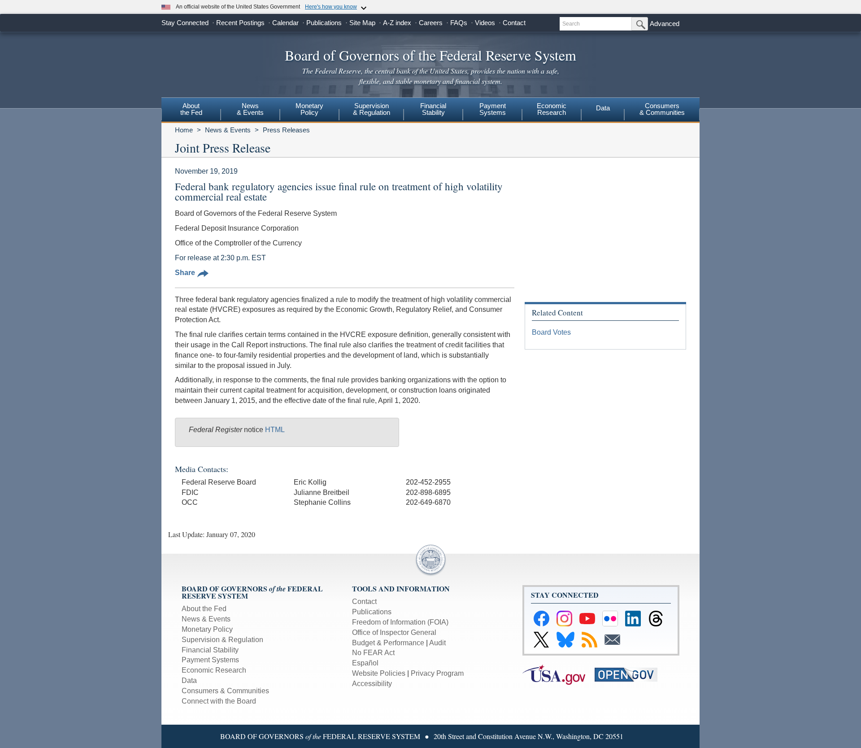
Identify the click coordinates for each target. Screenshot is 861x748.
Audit (437, 643)
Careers (431, 22)
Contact (514, 22)
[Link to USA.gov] (558, 674)
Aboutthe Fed (191, 109)
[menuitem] (191, 110)
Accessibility (372, 683)
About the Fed (204, 608)
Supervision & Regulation (222, 639)
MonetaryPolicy (309, 109)
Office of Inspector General (394, 632)
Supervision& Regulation (371, 109)
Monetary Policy (207, 629)
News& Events (250, 109)
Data (603, 108)
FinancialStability (433, 109)
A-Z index (397, 22)
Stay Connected (185, 22)
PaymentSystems (492, 109)
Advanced (664, 23)
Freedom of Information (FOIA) (400, 622)
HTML (275, 429)
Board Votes (551, 332)
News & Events (228, 130)
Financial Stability (210, 650)
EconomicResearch (551, 109)
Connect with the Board (219, 701)
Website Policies (378, 673)
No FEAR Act (373, 652)
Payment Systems (210, 660)
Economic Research (214, 670)
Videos (485, 22)
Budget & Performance (388, 643)
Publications (324, 22)
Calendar (285, 22)
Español (365, 663)
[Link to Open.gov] (630, 674)
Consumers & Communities (662, 109)
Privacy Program (437, 673)
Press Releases (286, 130)
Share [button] (185, 272)
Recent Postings (240, 22)
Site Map (362, 22)
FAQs (458, 22)
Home (184, 130)
